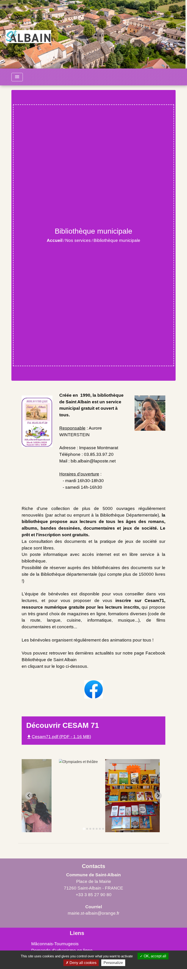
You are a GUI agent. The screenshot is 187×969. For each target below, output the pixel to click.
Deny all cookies (82, 963)
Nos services (78, 240)
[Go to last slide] (29, 795)
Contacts (93, 866)
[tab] (84, 828)
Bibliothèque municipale (117, 240)
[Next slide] (158, 795)
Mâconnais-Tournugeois (55, 943)
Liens (77, 933)
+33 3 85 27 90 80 (94, 894)
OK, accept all (154, 956)
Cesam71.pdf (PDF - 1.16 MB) (58, 736)
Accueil (54, 240)
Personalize (113, 963)
